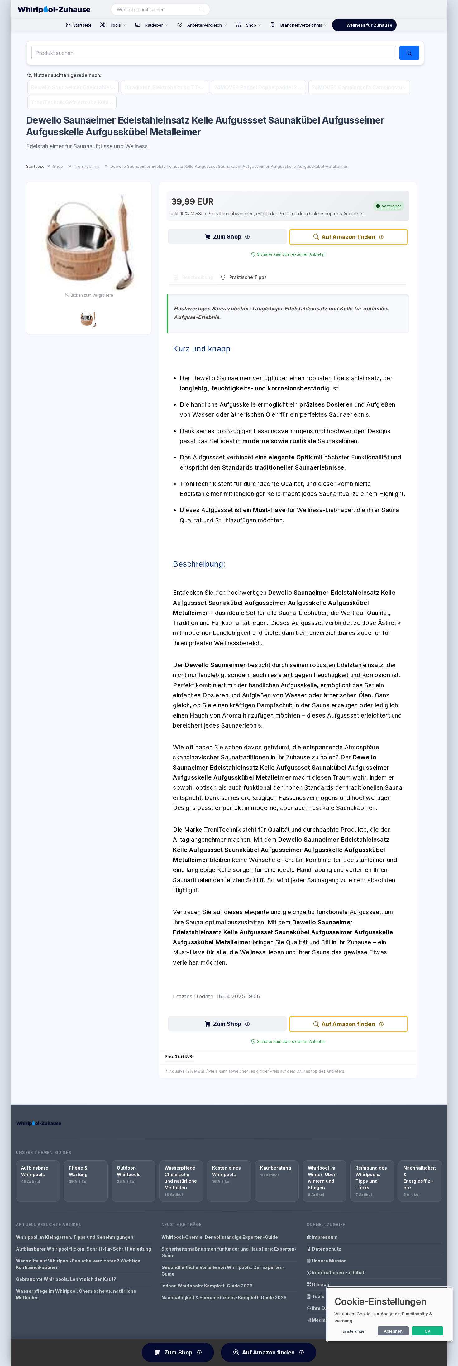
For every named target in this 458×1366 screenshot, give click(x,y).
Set (251, 613)
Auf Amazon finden (348, 237)
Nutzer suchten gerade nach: (66, 75)
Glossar (320, 1284)
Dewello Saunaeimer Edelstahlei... (73, 87)
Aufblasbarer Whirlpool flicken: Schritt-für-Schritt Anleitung (83, 1249)
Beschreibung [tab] (197, 277)
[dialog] (389, 1314)
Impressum (324, 1237)
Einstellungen (354, 1331)
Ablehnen (393, 1331)
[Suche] (202, 9)
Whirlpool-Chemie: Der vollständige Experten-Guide (219, 1237)
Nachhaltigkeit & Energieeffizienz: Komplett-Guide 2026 (224, 1297)
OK (428, 1331)
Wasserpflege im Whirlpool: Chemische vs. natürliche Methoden (76, 1294)
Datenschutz (326, 1249)
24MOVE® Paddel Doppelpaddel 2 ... (258, 87)
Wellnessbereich (237, 643)
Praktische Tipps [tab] (248, 277)
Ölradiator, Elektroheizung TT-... (164, 87)
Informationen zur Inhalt (338, 1272)
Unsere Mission (329, 1260)
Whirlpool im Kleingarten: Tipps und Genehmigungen (74, 1237)
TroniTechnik (222, 829)
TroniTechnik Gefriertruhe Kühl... (72, 102)
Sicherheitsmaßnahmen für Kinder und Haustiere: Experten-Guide (229, 1252)
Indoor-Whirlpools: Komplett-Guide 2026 (207, 1285)
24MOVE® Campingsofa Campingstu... (359, 87)
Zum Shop (227, 236)
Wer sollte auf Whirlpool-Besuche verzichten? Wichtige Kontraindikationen (78, 1264)
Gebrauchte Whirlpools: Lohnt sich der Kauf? (66, 1279)
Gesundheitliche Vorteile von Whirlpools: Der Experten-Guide (223, 1270)
